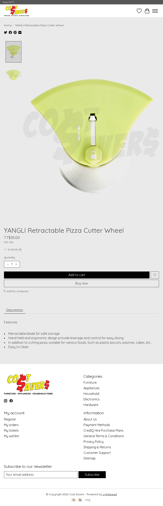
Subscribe (92, 475)
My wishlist (11, 436)
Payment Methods (96, 425)
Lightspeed (110, 494)
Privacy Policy (93, 442)
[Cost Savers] (16, 11)
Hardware (90, 405)
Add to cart (76, 275)
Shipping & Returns (97, 447)
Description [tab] (14, 310)
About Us (90, 419)
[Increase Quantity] (16, 264)
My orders (11, 425)
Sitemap (89, 458)
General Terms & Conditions (103, 436)
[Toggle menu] (155, 11)
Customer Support (97, 453)
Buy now (81, 283)
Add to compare (17, 291)
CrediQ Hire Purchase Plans (103, 430)
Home (8, 25)
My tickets (11, 430)
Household (91, 394)
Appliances (91, 388)
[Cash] (73, 500)
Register (10, 419)
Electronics (91, 399)
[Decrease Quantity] (7, 264)
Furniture (90, 382)
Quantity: (10, 257)
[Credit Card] (80, 500)
